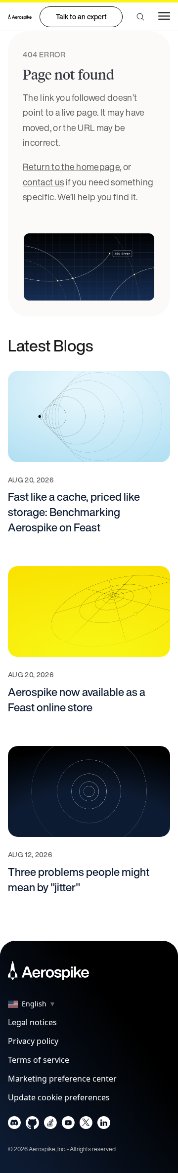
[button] (140, 17)
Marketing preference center (62, 1078)
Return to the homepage (71, 166)
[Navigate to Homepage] (20, 17)
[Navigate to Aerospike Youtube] (68, 1124)
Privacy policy (33, 1041)
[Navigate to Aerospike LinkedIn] (103, 1124)
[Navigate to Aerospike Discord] (14, 1124)
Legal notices (32, 1022)
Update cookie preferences (59, 1097)
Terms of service (38, 1059)
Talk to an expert (81, 16)
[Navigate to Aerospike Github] (32, 1124)
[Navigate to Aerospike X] (85, 1124)
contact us (43, 181)
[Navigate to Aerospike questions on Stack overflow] (50, 1124)
